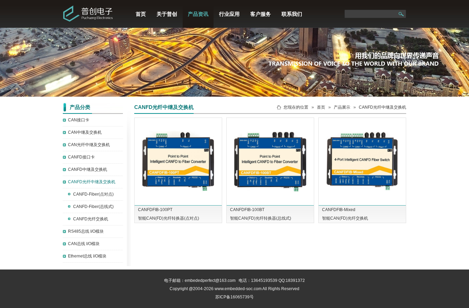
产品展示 (342, 107)
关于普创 (167, 14)
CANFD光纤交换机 (90, 219)
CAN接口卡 (78, 120)
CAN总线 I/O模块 (84, 243)
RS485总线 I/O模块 (86, 231)
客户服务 (260, 14)
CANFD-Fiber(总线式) (93, 206)
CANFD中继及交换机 (87, 169)
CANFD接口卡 (81, 157)
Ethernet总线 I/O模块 (87, 256)
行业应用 (229, 14)
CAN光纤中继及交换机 (89, 144)
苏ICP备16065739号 (234, 297)
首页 (141, 14)
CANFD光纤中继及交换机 (91, 181)
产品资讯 (198, 14)
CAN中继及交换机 (85, 132)
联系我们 (292, 14)
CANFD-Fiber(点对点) (93, 194)
